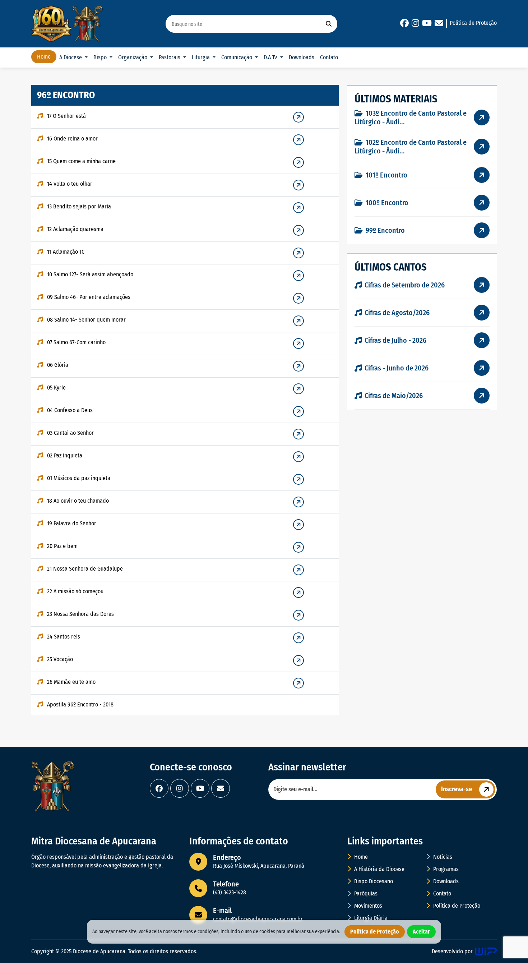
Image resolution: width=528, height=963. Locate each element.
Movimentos (367, 905)
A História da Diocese (378, 869)
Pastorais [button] (170, 57)
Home (44, 56)
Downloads (301, 57)
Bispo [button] (100, 57)
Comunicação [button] (237, 57)
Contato (329, 57)
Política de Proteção (473, 22)
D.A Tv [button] (271, 57)
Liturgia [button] (201, 57)
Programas (445, 869)
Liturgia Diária (370, 917)
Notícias (442, 856)
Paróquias (365, 893)
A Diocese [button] (71, 57)
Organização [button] (133, 57)
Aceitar (421, 931)
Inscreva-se (456, 789)
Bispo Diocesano (373, 881)
